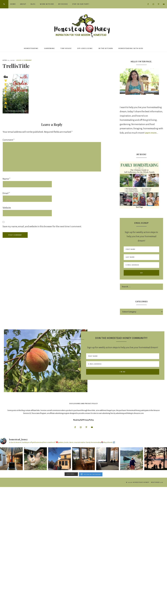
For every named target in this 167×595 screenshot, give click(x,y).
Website (7, 207)
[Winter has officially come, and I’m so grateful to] (107, 458)
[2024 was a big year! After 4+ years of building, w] (59, 458)
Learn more (150, 132)
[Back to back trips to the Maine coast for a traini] (155, 458)
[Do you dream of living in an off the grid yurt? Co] (11, 458)
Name (6, 178)
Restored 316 (157, 482)
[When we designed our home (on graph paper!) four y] (83, 458)
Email (6, 193)
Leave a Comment (24, 60)
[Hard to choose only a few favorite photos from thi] (131, 458)
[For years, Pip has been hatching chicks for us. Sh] (35, 458)
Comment (8, 140)
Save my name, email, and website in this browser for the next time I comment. (42, 226)
